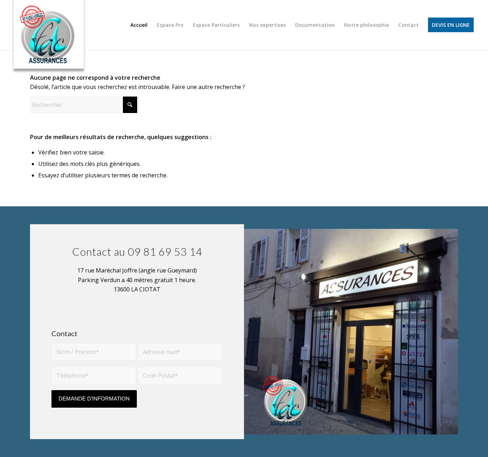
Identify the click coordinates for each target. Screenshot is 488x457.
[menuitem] (139, 25)
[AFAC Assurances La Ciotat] (49, 39)
